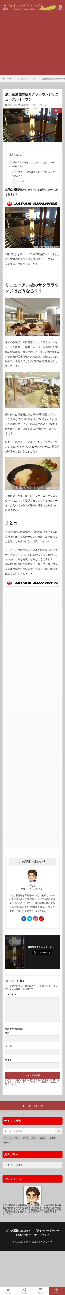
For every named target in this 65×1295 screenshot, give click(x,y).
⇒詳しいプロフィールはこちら (31, 911)
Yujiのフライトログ (42, 1242)
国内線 (43, 1138)
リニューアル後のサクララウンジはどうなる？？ (33, 174)
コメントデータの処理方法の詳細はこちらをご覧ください (32, 1083)
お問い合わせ (23, 1234)
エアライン (22, 78)
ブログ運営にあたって (18, 1230)
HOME (9, 78)
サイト (8, 1060)
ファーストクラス (11, 1138)
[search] (58, 1131)
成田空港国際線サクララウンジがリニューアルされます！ (31, 164)
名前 (7, 1033)
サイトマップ (41, 1234)
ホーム (8, 1293)
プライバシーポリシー (46, 1230)
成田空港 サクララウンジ (34, 104)
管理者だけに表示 (13, 1028)
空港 (14, 104)
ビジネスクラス (29, 1138)
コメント (10, 994)
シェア (24, 1293)
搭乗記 (7, 1142)
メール (8, 1046)
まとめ (18, 181)
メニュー (40, 1293)
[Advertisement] (32, 718)
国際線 (52, 1138)
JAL (35, 78)
